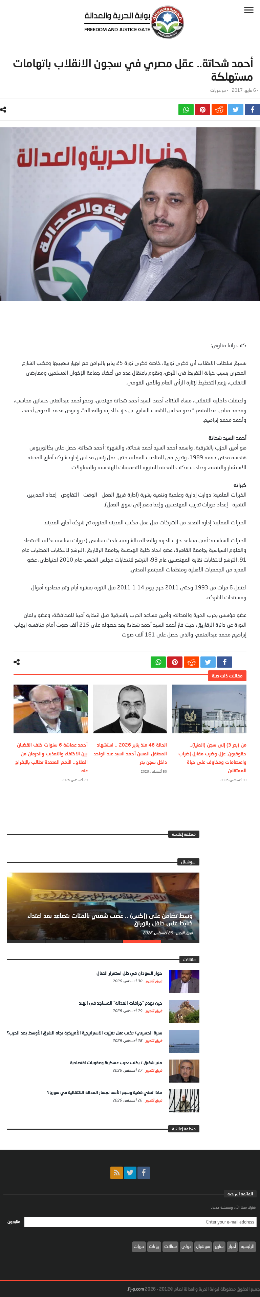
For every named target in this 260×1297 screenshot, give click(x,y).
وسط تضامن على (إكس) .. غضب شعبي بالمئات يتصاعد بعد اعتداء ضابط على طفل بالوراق (110, 919)
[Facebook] (143, 1173)
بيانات (154, 1246)
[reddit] (219, 109)
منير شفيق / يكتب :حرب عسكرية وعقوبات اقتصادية (116, 1062)
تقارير (219, 1246)
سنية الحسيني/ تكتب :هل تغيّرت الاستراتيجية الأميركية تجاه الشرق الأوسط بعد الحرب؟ (84, 1032)
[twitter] (235, 109)
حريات (215, 90)
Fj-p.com (136, 1289)
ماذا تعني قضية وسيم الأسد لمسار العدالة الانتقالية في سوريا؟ (104, 1092)
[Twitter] (130, 1173)
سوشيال (203, 1246)
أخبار (232, 1246)
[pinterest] (202, 109)
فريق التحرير (184, 932)
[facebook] (252, 109)
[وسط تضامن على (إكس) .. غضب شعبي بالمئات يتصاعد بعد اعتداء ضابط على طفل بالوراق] (103, 906)
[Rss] (116, 1173)
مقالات (170, 1246)
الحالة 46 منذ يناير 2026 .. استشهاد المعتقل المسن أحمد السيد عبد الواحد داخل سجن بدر (130, 753)
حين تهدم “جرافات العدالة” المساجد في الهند (120, 1003)
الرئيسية (247, 1246)
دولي (186, 1246)
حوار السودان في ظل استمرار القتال (129, 973)
